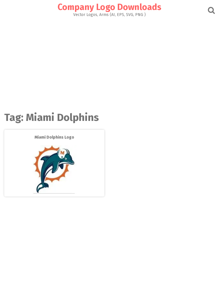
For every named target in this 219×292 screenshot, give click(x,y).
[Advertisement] (109, 60)
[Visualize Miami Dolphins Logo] (54, 192)
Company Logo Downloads (109, 7)
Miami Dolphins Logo (54, 137)
